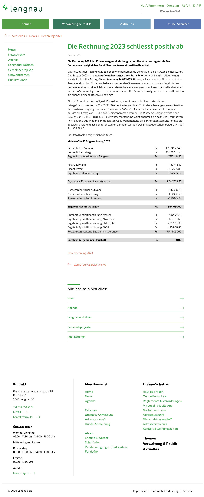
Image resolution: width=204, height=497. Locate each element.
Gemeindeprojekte (20, 70)
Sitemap (188, 491)
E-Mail (17, 412)
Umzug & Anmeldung (99, 415)
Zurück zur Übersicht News (90, 265)
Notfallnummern (152, 6)
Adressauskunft (95, 419)
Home (89, 392)
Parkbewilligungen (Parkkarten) (106, 447)
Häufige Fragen (153, 392)
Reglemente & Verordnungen (162, 401)
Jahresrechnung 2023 (80, 253)
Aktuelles (18, 36)
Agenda (13, 60)
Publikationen (17, 80)
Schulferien (92, 442)
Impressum (140, 491)
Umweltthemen (19, 75)
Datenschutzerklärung (164, 491)
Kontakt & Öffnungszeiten (160, 429)
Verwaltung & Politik (160, 443)
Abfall (186, 6)
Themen (149, 438)
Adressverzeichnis (155, 424)
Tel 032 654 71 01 (23, 407)
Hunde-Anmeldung (97, 424)
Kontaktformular (23, 417)
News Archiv (16, 55)
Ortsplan (173, 6)
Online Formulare (155, 396)
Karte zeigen (20, 473)
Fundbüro (91, 452)
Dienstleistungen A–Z (157, 419)
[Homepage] (22, 12)
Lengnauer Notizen (21, 65)
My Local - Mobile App (157, 406)
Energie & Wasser (96, 438)
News (33, 36)
